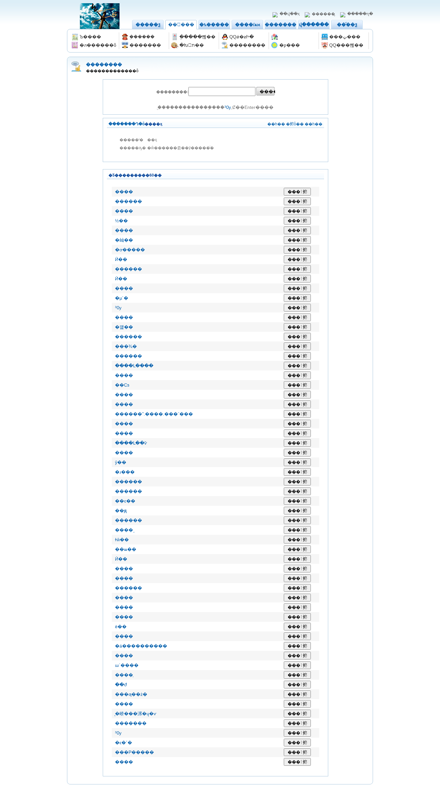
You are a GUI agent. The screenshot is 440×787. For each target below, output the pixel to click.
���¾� (126, 346)
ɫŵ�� (122, 539)
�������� (283, 24)
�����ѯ (148, 24)
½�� (121, 220)
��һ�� (276, 124)
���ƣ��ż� (131, 694)
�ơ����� (130, 249)
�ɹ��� (125, 472)
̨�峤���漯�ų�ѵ (136, 713)
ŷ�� (120, 462)
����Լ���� (134, 365)
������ (128, 201)
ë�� (121, 626)
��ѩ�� (125, 549)
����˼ (125, 530)
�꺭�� (124, 327)
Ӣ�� (121, 259)
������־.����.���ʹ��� (154, 414)
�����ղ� (360, 14)
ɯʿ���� (127, 665)
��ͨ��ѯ (347, 24)
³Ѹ (228, 107)
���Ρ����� (134, 752)
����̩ (124, 674)
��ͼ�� (125, 501)
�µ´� (121, 298)
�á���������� (141, 645)
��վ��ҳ (290, 14)
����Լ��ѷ (131, 443)
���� (124, 191)
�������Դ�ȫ (127, 124)
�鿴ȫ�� (295, 124)
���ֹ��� (181, 24)
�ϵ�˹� (123, 742)
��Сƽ (122, 385)
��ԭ (121, 510)
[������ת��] (294, 37)
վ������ (314, 24)
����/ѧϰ (247, 24)
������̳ (323, 14)
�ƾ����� (214, 24)
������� (131, 723)
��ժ (121, 684)
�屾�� (124, 240)
